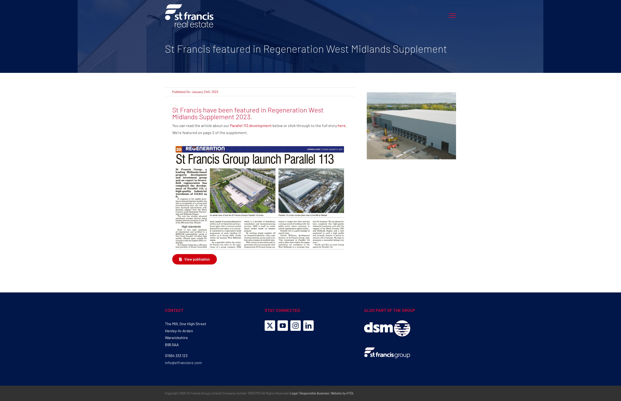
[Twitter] (270, 325)
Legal (294, 393)
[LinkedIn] (308, 325)
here (342, 125)
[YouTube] (283, 325)
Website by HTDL (342, 393)
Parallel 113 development (251, 125)
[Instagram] (295, 325)
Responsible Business (314, 393)
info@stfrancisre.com (183, 362)
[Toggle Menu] (452, 15)
